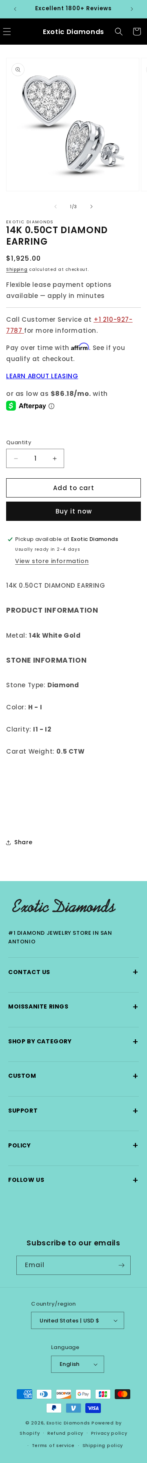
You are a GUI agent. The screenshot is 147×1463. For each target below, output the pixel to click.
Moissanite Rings (73, 1006)
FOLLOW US (73, 1180)
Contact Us (73, 971)
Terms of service (53, 1445)
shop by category (73, 1041)
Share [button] (23, 842)
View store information (52, 561)
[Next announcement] (132, 9)
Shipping (17, 269)
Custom (73, 1076)
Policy (73, 1145)
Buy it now (74, 511)
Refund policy (65, 1433)
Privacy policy (109, 1433)
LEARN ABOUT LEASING (42, 376)
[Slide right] (91, 207)
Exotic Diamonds (68, 1423)
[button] (119, 32)
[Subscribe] (121, 1265)
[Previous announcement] (15, 9)
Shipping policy (102, 1445)
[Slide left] (56, 207)
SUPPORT (73, 1110)
